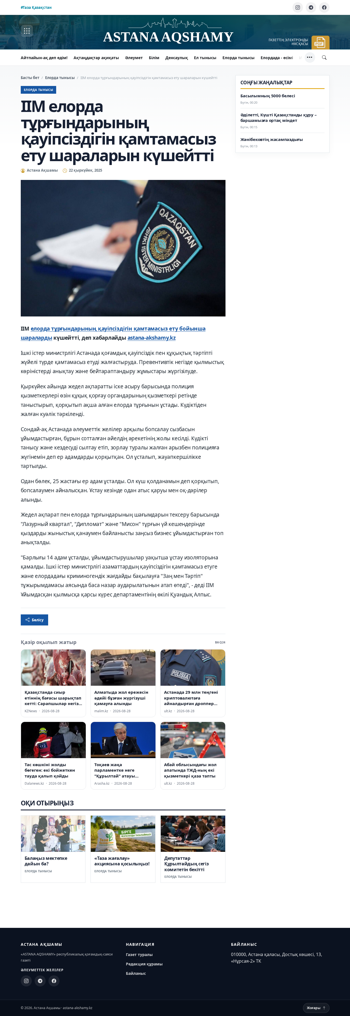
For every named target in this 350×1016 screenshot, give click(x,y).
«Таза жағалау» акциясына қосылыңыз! (122, 861)
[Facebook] (324, 7)
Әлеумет (134, 57)
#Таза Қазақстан (36, 7)
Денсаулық (176, 57)
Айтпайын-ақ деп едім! (44, 57)
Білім (154, 57)
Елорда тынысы (238, 57)
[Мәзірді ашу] (27, 31)
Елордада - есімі (277, 57)
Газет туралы (139, 954)
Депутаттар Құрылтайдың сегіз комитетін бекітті (186, 864)
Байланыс (136, 973)
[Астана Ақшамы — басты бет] (175, 31)
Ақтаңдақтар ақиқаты (96, 57)
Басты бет (30, 77)
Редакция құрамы (144, 964)
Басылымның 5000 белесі (267, 95)
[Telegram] (311, 7)
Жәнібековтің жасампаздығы (271, 139)
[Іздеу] (324, 57)
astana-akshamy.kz (152, 337)
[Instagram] (297, 7)
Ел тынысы (205, 57)
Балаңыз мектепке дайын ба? (46, 861)
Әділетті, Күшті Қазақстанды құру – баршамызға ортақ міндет (278, 117)
